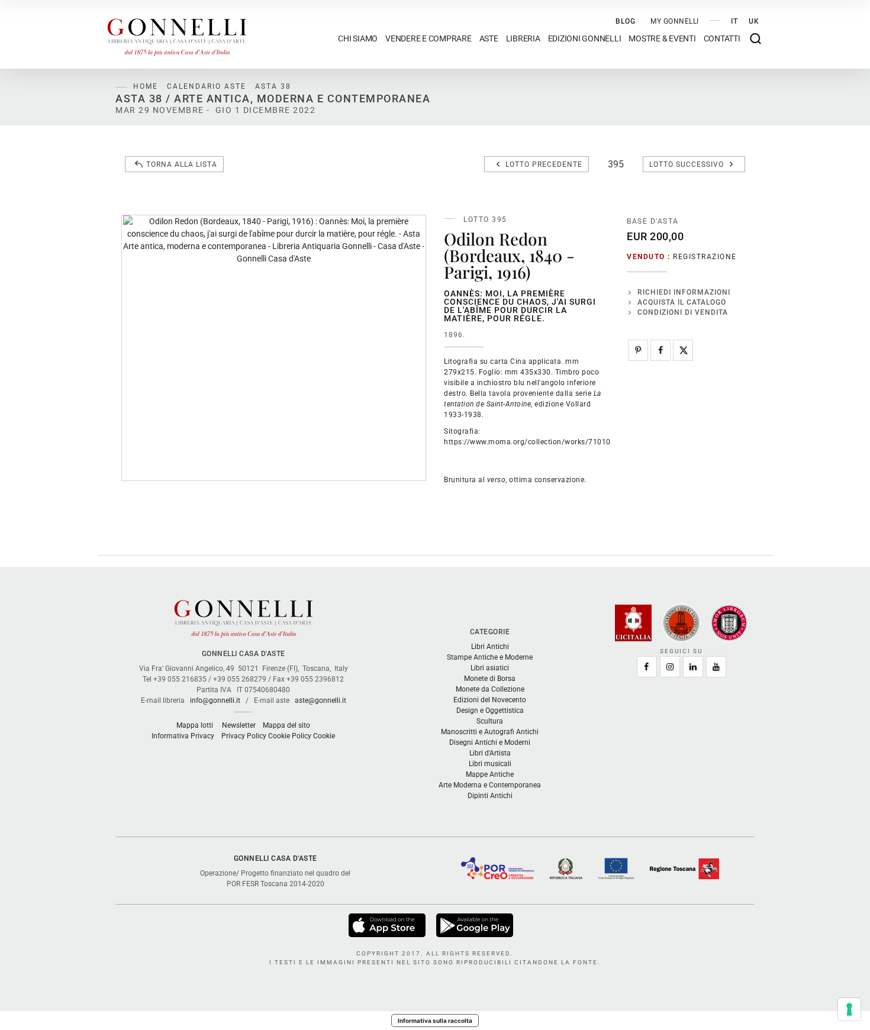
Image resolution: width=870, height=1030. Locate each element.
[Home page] (177, 34)
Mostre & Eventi (662, 38)
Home (145, 86)
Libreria (523, 38)
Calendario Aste (206, 86)
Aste (488, 38)
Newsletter (239, 725)
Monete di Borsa (489, 678)
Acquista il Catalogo (681, 302)
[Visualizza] (388, 925)
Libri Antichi (490, 646)
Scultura (489, 721)
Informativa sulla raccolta (435, 1020)
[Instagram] (670, 666)
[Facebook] (660, 350)
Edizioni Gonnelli (584, 38)
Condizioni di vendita (682, 312)
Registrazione (705, 257)
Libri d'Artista (490, 753)
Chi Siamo (358, 38)
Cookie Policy (289, 736)
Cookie (324, 736)
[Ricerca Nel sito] (755, 38)
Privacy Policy (243, 736)
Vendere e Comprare (428, 38)
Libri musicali (490, 764)
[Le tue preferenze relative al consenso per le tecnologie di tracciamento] (849, 1009)
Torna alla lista (181, 164)
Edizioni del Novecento (489, 700)
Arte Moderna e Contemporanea (490, 785)
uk (754, 21)
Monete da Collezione (490, 689)
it (734, 21)
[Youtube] (716, 666)
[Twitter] (683, 350)
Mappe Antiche (490, 774)
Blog (626, 21)
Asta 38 (273, 86)
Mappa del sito (286, 725)
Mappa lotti (194, 725)
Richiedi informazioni (683, 292)
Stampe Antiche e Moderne (490, 657)
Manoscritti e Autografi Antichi (490, 732)
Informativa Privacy (183, 736)
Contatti (722, 38)
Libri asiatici (490, 668)
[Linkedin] (693, 666)
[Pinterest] (638, 350)
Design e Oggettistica (490, 710)
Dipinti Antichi (490, 796)
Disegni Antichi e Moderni (489, 742)
